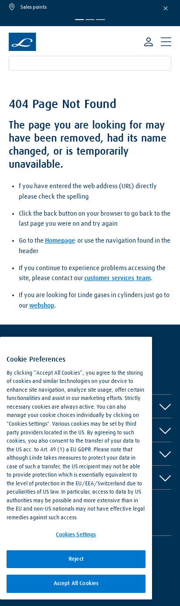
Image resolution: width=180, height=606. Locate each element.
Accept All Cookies (76, 583)
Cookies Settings (76, 535)
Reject (76, 559)
